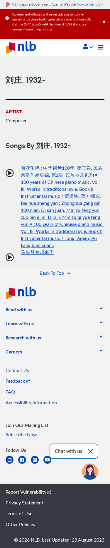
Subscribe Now (21, 434)
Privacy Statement (24, 502)
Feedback (16, 381)
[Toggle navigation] (100, 47)
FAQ (10, 392)
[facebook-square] (24, 463)
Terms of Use (19, 513)
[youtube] (49, 463)
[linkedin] (12, 463)
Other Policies (20, 524)
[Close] (105, 16)
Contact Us (17, 370)
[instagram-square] (37, 463)
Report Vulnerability (27, 492)
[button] (88, 47)
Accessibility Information (31, 402)
